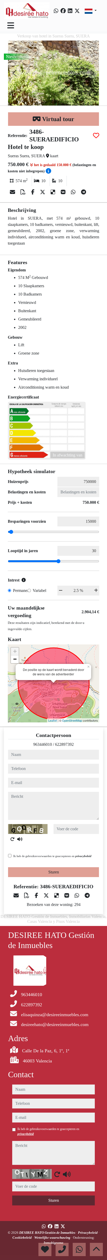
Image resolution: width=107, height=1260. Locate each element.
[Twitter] (77, 11)
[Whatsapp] (56, 11)
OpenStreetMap (72, 720)
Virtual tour (57, 119)
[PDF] (24, 192)
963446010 (42, 744)
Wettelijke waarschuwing (52, 1237)
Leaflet (52, 720)
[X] (43, 192)
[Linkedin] (70, 11)
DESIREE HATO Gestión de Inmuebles (47, 1233)
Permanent (21, 590)
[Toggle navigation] (10, 25)
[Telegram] (83, 192)
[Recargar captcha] (12, 839)
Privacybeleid (88, 1233)
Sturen (53, 872)
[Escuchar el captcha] (20, 839)
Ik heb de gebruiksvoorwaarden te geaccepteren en (52, 856)
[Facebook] (63, 11)
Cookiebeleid (22, 1237)
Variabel (39, 590)
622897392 (64, 744)
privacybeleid (83, 856)
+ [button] (15, 651)
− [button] (15, 659)
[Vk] (64, 192)
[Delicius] (54, 192)
